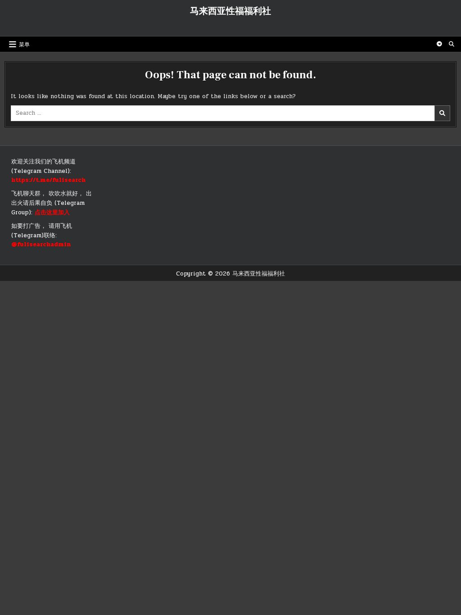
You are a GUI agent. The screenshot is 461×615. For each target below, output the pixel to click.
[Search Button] (451, 44)
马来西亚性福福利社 (230, 11)
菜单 (24, 44)
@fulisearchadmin (41, 244)
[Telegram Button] (439, 44)
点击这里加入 (52, 212)
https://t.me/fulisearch (48, 180)
